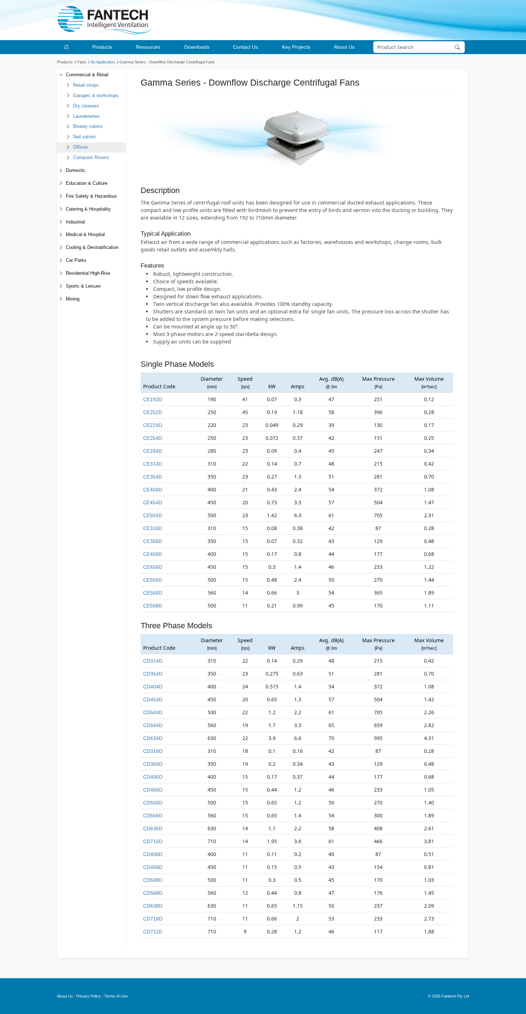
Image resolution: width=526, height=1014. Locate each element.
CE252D (152, 412)
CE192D (152, 399)
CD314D (152, 661)
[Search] (458, 47)
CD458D (152, 867)
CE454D (152, 502)
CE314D (152, 464)
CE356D (152, 541)
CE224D (152, 425)
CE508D (152, 606)
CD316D (152, 751)
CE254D (152, 438)
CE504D (152, 515)
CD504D (152, 712)
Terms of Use (116, 996)
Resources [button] (148, 47)
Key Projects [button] (296, 47)
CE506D (152, 580)
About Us (65, 996)
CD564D (152, 725)
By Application (103, 62)
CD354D (152, 674)
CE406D (152, 554)
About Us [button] (344, 47)
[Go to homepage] (67, 47)
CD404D (152, 686)
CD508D (152, 880)
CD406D (152, 777)
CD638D (152, 906)
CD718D (152, 919)
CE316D (152, 528)
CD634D (152, 738)
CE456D (152, 567)
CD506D (152, 803)
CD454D (152, 699)
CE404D (152, 489)
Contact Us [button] (245, 47)
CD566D (152, 815)
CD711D (152, 931)
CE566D (152, 593)
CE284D (152, 451)
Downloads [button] (196, 47)
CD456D (152, 790)
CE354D (152, 477)
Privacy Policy (88, 996)
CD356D (152, 764)
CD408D (152, 854)
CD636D (152, 828)
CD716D (152, 841)
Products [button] (102, 47)
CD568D (152, 893)
